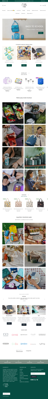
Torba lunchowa (43, 10)
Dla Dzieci (18, 13)
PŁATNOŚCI (22, 374)
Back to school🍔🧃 (11, 10)
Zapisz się (34, 376)
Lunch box (19, 10)
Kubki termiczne (35, 10)
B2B (20, 380)
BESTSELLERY (24, 73)
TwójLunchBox (7, 396)
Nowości (4, 10)
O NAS (21, 370)
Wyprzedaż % (29, 13)
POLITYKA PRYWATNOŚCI (24, 378)
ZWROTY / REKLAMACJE (24, 375)
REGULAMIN (22, 377)
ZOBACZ (40, 32)
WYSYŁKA (21, 372)
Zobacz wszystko (24, 74)
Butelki (24, 10)
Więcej (9, 323)
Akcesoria (23, 13)
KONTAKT (21, 369)
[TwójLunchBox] (24, 5)
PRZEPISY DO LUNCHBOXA (24, 381)
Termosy (28, 10)
